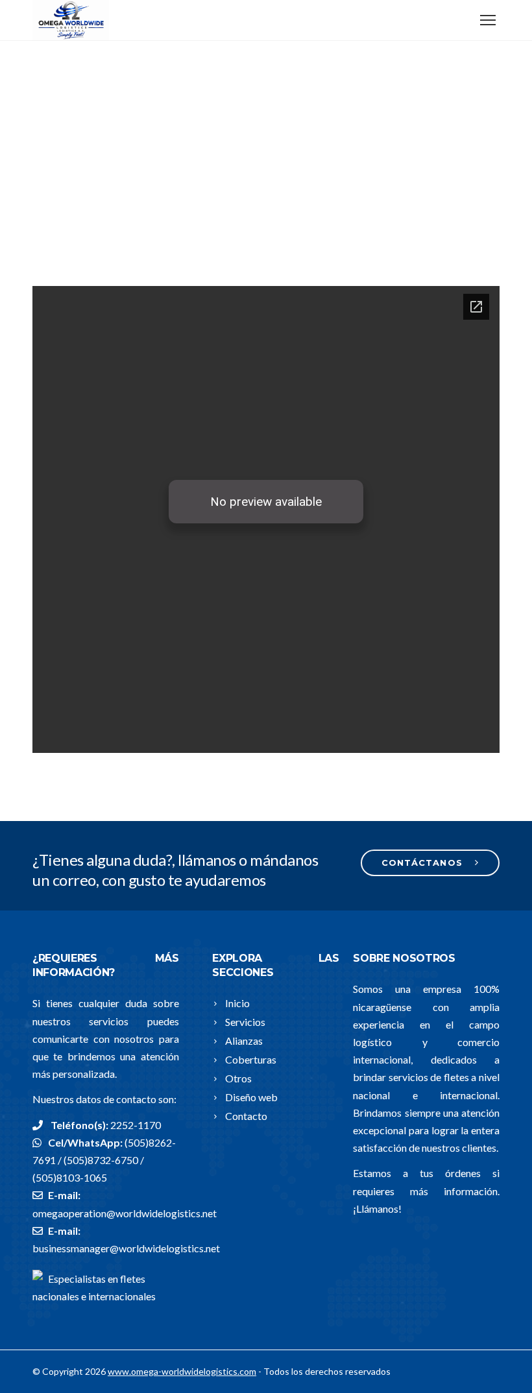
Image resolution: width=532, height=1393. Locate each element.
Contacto (246, 1116)
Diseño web (251, 1097)
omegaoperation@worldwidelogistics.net (124, 1213)
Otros (238, 1078)
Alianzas (244, 1040)
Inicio (237, 1003)
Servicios (245, 1022)
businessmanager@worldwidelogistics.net (126, 1248)
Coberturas (250, 1059)
